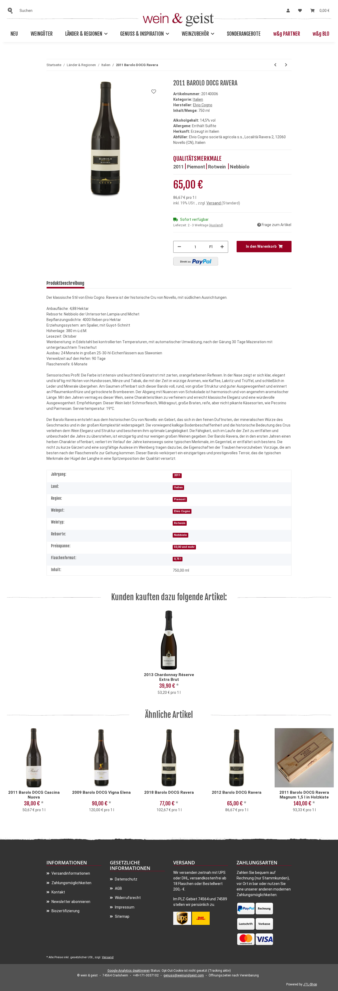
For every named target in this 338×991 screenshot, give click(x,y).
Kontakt (58, 892)
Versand (214, 203)
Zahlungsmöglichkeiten (71, 883)
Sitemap (121, 916)
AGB (118, 888)
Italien (198, 99)
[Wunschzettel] (300, 11)
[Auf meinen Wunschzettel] (153, 91)
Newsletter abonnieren (70, 902)
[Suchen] (12, 10)
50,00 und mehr (184, 547)
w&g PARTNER (286, 34)
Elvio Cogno (182, 511)
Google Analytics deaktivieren (128, 970)
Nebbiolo (240, 166)
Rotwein (217, 166)
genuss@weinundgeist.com (183, 975)
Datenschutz (125, 879)
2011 (178, 166)
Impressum (124, 907)
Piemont (196, 166)
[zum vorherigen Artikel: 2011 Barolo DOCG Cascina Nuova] (275, 65)
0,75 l (177, 559)
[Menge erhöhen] (222, 247)
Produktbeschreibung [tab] (65, 283)
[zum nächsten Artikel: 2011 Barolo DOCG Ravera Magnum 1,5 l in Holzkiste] (286, 65)
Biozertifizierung (65, 911)
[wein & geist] (178, 18)
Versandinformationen (70, 873)
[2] (195, 261)
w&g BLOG (322, 34)
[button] (288, 11)
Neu (14, 34)
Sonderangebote (244, 34)
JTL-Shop (310, 984)
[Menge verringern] (179, 247)
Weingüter (42, 34)
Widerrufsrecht (127, 898)
